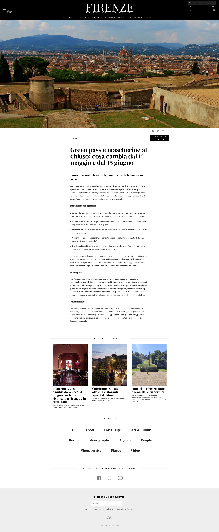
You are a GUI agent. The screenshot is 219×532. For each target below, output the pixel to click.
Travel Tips (78, 17)
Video (155, 17)
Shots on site (138, 17)
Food (70, 17)
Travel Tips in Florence (159, 138)
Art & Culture (90, 17)
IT (193, 7)
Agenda (121, 17)
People (128, 17)
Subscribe (212, 7)
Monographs (110, 17)
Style (64, 17)
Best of (100, 17)
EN (190, 7)
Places (148, 17)
